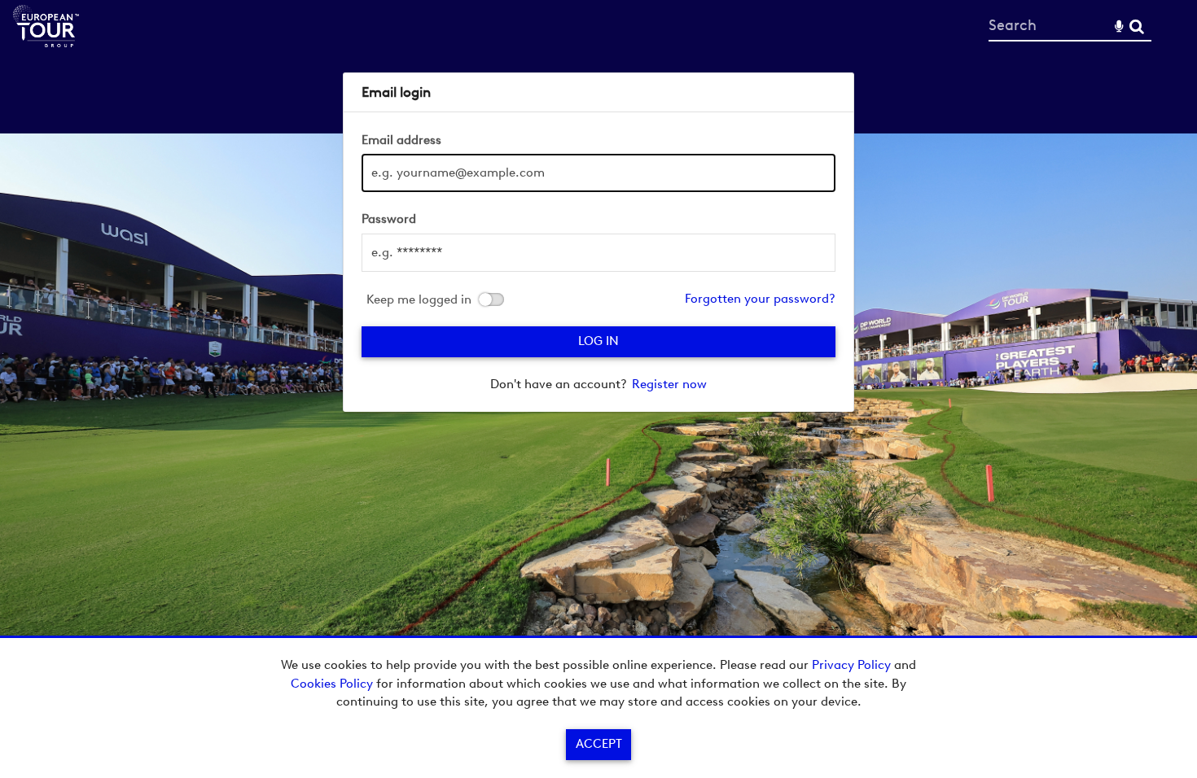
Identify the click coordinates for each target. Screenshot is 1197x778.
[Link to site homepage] (46, 42)
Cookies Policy (332, 683)
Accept (599, 743)
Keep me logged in (418, 300)
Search (1136, 26)
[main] (598, 242)
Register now (669, 384)
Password (389, 219)
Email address (401, 140)
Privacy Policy (851, 665)
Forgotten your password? (760, 298)
